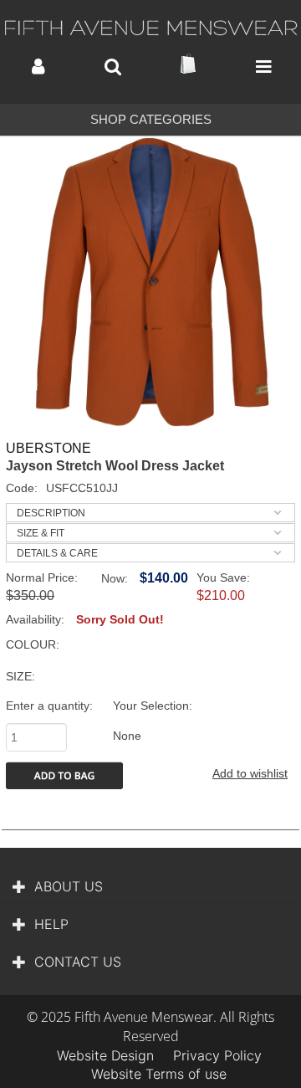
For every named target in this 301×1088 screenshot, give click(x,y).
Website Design (105, 1055)
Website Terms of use (159, 1073)
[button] (38, 66)
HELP (51, 924)
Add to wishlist (250, 773)
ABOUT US (68, 886)
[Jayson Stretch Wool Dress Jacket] (150, 282)
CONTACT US (77, 961)
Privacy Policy (217, 1055)
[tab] (150, 512)
